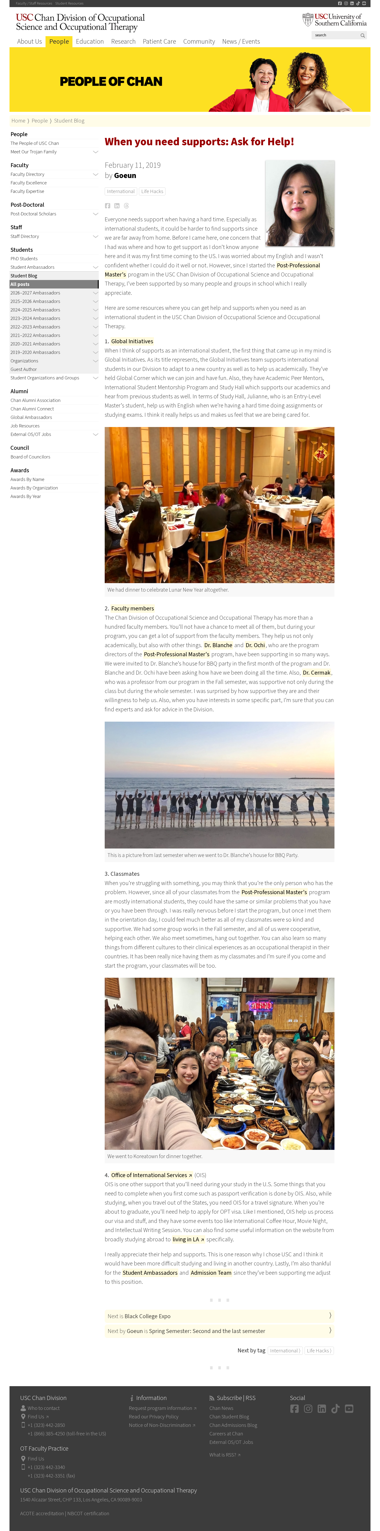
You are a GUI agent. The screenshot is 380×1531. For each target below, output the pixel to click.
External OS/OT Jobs (30, 434)
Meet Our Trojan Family (33, 151)
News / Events (241, 41)
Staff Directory (24, 236)
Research (123, 41)
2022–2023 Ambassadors (35, 326)
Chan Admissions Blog (233, 1425)
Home (18, 121)
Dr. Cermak (316, 672)
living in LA (186, 1239)
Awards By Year (25, 496)
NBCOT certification (88, 1513)
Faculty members (132, 608)
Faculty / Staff (34, 3)
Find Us (36, 1417)
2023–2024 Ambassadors (35, 318)
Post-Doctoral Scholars (33, 213)
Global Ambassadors (31, 417)
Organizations (24, 360)
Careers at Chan (226, 1434)
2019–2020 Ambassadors (35, 352)
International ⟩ (285, 1351)
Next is (139, 1316)
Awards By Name (27, 479)
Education (90, 41)
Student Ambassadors (32, 267)
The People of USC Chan (34, 143)
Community (199, 41)
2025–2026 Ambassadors (35, 301)
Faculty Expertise (27, 191)
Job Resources (25, 425)
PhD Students (24, 258)
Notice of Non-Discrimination (160, 1425)
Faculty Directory (27, 174)
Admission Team (211, 1273)
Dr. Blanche (218, 645)
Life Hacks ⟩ (319, 1351)
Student (69, 3)
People (59, 41)
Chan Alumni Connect (32, 408)
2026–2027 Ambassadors (35, 292)
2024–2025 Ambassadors (35, 309)
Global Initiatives (132, 341)
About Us (29, 41)
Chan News (221, 1408)
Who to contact (44, 1408)
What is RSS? (222, 1455)
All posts (19, 284)
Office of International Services (149, 1175)
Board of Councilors (30, 456)
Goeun (125, 175)
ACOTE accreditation (42, 1513)
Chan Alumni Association (35, 400)
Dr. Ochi (255, 645)
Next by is (186, 1331)
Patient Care (159, 41)
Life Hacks (152, 191)
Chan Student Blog (229, 1417)
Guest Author (23, 369)
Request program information (160, 1408)
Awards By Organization (34, 487)
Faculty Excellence (28, 182)
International (121, 191)
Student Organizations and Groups (44, 377)
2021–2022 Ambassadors (35, 335)
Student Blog (69, 121)
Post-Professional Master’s (176, 654)
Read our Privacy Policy (154, 1417)
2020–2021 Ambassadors (35, 343)
